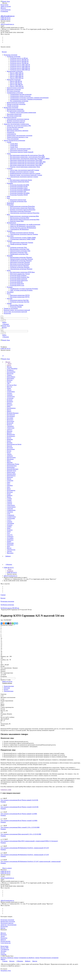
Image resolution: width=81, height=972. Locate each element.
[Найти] (4, 320)
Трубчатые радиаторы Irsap (18, 201)
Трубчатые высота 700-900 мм (19, 63)
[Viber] (10, 623)
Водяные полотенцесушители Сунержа (22, 171)
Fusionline (10, 183)
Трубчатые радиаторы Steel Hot (19, 302)
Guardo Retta (14, 145)
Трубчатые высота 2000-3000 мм (20, 69)
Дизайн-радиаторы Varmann (18, 244)
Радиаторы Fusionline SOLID (19, 195)
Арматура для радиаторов (8, 925)
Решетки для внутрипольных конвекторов (23, 112)
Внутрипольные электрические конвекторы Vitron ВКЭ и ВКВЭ (30, 158)
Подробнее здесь (6, 970)
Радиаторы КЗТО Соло (17, 285)
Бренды (3, 928)
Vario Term (10, 236)
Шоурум (3, 933)
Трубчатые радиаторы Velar (18, 247)
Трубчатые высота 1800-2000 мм (20, 68)
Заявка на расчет (7, 681)
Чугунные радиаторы (13, 91)
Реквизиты (4, 938)
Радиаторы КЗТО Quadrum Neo (19, 277)
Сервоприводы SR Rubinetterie (19, 229)
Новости (3, 939)
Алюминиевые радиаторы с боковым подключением (26, 99)
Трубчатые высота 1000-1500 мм (20, 64)
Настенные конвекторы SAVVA (19, 297)
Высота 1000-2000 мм (16, 86)
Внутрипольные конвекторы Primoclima (22, 208)
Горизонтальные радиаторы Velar (20, 251)
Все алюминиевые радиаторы (19, 101)
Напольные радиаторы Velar (18, 252)
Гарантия (3, 954)
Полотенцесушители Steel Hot (19, 300)
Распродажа (7, 313)
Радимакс (10, 287)
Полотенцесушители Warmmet (19, 265)
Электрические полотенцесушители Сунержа (24, 176)
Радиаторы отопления (10, 55)
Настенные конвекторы (14, 116)
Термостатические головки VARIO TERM (23, 237)
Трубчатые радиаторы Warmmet (19, 267)
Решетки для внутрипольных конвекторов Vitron (25, 167)
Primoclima (10, 204)
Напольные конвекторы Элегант (20, 274)
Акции (3, 936)
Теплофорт (10, 292)
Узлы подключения (13, 139)
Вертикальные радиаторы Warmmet (21, 257)
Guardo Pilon (14, 144)
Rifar (8, 214)
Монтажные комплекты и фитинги (17, 130)
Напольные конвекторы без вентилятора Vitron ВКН (26, 160)
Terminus (9, 231)
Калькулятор (4, 946)
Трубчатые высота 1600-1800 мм (20, 66)
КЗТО (9, 270)
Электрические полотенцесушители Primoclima (24, 213)
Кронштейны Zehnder (16, 305)
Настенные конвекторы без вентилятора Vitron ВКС (26, 165)
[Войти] (1, 354)
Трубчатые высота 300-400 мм (19, 60)
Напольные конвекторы (14, 114)
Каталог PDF (4, 948)
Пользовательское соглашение (49, 957)
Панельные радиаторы (14, 79)
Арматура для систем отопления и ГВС (19, 125)
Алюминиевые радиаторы (15, 92)
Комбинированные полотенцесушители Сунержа (25, 173)
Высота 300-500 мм (16, 83)
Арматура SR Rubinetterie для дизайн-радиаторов (25, 224)
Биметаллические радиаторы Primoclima (22, 206)
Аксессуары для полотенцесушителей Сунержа (24, 170)
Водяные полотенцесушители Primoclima (22, 209)
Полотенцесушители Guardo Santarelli (21, 152)
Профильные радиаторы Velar (19, 254)
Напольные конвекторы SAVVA (20, 295)
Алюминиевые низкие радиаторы (20, 96)
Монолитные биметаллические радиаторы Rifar (24, 219)
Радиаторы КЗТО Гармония (18, 279)
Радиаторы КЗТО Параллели (19, 280)
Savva (8, 293)
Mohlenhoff (10, 203)
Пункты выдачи (5, 941)
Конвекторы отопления (11, 107)
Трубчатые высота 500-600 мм (19, 61)
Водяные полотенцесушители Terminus (22, 232)
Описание (7, 688)
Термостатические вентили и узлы (17, 137)
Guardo (9, 142)
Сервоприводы (11, 134)
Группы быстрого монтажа (15, 127)
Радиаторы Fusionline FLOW (19, 186)
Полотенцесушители (10, 117)
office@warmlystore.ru (7, 16)
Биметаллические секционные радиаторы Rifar (24, 216)
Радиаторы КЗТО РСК (17, 283)
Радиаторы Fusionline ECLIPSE (19, 185)
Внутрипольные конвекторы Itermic (21, 180)
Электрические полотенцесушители (18, 119)
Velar (8, 246)
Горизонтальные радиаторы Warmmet (21, 259)
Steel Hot (9, 298)
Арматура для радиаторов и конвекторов (16, 124)
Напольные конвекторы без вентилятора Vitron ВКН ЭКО (28, 162)
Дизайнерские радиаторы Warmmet (21, 260)
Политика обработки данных (9, 957)
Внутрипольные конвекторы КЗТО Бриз (22, 272)
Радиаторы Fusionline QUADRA (20, 193)
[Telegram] (17, 623)
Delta (8, 196)
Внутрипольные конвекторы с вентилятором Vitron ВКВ (27, 157)
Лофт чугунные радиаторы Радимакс (21, 290)
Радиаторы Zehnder (16, 307)
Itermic (9, 178)
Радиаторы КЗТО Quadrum (18, 275)
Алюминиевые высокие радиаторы (20, 94)
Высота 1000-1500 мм (16, 73)
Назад (9, 363)
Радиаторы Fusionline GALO (18, 188)
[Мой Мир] (6, 623)
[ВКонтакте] (2, 623)
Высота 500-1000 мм (16, 84)
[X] (8, 623)
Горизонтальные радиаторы (15, 88)
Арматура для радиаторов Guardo (20, 148)
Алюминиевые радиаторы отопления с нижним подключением (29, 97)
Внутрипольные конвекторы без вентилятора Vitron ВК (27, 155)
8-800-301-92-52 (5, 17)
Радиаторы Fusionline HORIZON (20, 190)
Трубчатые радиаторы (13, 56)
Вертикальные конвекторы (15, 109)
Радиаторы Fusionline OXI (18, 191)
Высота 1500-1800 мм (16, 74)
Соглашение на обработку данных (29, 957)
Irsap (8, 198)
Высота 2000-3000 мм (16, 78)
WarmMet (10, 255)
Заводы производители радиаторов (14, 140)
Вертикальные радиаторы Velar (19, 249)
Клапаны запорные (13, 129)
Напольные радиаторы (14, 89)
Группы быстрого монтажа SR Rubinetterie (23, 227)
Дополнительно (8, 691)
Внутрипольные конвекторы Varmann (21, 242)
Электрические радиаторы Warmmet (21, 269)
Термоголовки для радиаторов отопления (19, 135)
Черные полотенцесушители (15, 122)
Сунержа (9, 168)
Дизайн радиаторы (12, 106)
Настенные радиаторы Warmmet (20, 264)
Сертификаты (5, 949)
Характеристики (9, 686)
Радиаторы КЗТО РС (16, 282)
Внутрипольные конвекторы (15, 111)
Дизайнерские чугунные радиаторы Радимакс (24, 288)
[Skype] (15, 623)
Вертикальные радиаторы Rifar (19, 218)
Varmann (9, 241)
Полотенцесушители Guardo (18, 150)
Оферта (3, 959)
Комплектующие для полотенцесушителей (17, 310)
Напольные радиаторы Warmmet (20, 262)
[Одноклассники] (4, 623)
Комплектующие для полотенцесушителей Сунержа (26, 175)
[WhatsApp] (13, 623)
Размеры (3, 801)
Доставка (3, 951)
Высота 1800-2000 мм (16, 76)
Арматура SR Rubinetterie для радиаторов (22, 226)
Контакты (4, 934)
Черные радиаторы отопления (16, 104)
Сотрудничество (6, 943)
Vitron (9, 153)
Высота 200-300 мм (16, 81)
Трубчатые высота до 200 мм (19, 58)
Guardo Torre (14, 147)
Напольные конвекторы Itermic (19, 181)
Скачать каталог (7, 683)
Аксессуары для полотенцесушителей (15, 311)
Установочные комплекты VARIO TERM (22, 239)
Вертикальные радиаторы (15, 71)
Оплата (6, 689)
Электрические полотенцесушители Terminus (24, 234)
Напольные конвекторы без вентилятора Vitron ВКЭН (26, 163)
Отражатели (10, 132)
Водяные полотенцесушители (16, 120)
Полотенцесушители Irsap (18, 199)
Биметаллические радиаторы (16, 102)
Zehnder (9, 303)
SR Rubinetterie (11, 223)
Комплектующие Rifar (17, 221)
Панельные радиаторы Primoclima (20, 211)
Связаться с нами (6, 789)
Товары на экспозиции (11, 308)
